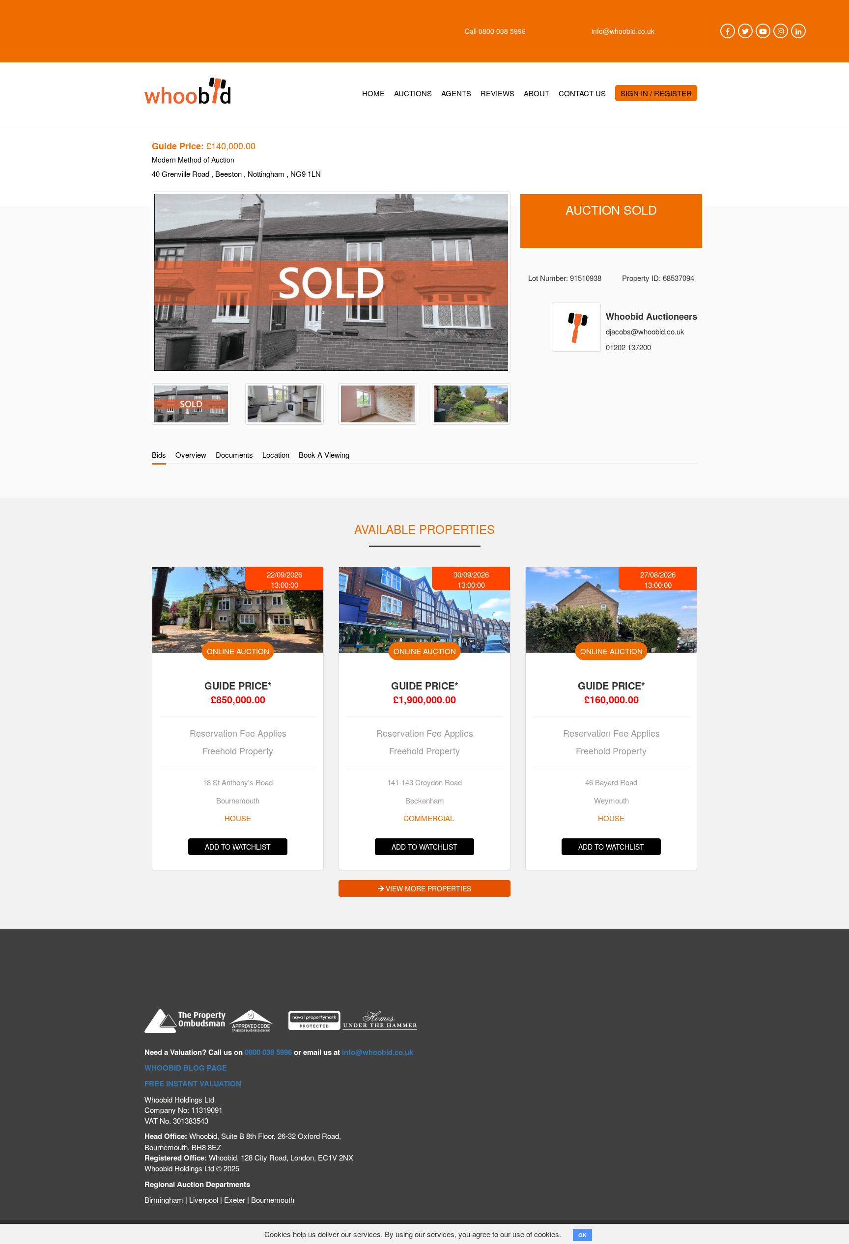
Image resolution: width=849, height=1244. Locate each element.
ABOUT (536, 93)
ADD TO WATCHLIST (238, 847)
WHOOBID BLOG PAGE (185, 1067)
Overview (190, 454)
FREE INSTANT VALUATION (192, 1083)
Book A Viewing (324, 454)
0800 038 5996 (502, 31)
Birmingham (163, 1199)
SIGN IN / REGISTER (656, 93)
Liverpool (203, 1199)
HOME (373, 93)
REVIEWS (497, 93)
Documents (234, 454)
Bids (159, 454)
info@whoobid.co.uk (623, 31)
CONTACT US (582, 93)
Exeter (234, 1199)
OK (582, 1235)
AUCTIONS (413, 93)
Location (275, 454)
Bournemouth (272, 1199)
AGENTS (456, 93)
